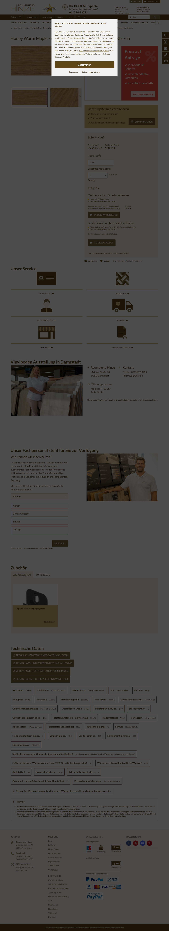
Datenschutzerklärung (91, 72)
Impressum (73, 72)
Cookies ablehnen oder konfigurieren (94, 51)
